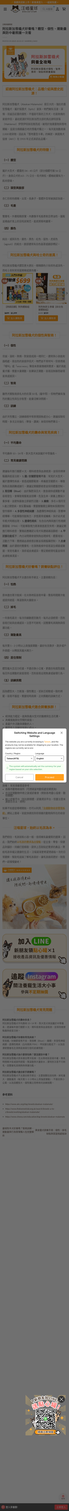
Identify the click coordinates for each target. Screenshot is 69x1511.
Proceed (49, 777)
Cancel (19, 777)
